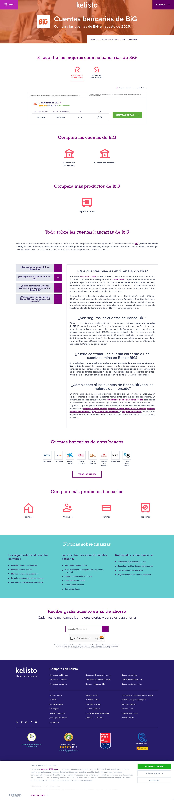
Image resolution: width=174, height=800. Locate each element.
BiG (123, 39)
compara (160, 4)
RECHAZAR (154, 780)
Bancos (116, 39)
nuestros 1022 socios (50, 769)
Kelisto (92, 39)
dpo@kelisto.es (109, 646)
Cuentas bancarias (104, 39)
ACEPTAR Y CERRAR (154, 766)
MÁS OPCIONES (38, 795)
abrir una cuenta (88, 276)
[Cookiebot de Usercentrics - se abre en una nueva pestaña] (15, 795)
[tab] (77, 74)
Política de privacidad (104, 647)
